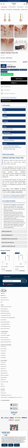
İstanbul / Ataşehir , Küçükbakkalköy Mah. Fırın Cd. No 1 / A (11, 397)
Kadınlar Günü (3, 379)
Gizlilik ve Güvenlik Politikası (6, 306)
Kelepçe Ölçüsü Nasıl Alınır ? (6, 341)
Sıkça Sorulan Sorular (8, 242)
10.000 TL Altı (3, 346)
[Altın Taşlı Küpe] (7, 258)
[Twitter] (2, 290)
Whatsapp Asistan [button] (8, 74)
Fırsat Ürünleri (3, 350)
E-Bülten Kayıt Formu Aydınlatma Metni (8, 317)
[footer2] (14, 404)
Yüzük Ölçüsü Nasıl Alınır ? (6, 339)
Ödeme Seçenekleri (6, 231)
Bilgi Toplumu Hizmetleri (5, 328)
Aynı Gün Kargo (12, 6)
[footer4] (14, 408)
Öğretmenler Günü (4, 373)
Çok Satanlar (20, 6)
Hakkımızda (3, 293)
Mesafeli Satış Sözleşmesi (5, 313)
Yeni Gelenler (3, 355)
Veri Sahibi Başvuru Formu (5, 326)
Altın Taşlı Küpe (4, 266)
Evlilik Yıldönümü (4, 370)
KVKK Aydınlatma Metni (5, 311)
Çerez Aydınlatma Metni (5, 324)
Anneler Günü (3, 362)
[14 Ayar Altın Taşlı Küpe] (20, 258)
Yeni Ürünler (4, 6)
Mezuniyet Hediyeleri (4, 375)
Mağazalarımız (3, 295)
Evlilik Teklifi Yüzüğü (4, 381)
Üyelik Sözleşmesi (4, 308)
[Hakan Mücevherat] (14, 4)
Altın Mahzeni (3, 357)
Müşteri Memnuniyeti (7, 235)
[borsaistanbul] (14, 429)
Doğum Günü (3, 368)
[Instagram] (4, 290)
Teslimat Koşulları (4, 333)
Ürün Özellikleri (6, 100)
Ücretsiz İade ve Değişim (5, 335)
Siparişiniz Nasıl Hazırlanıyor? (10, 238)
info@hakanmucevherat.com (6, 395)
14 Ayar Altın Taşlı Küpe (19, 266)
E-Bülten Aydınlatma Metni (9, 283)
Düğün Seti (3, 386)
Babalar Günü (3, 364)
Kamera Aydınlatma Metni (5, 321)
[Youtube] (5, 290)
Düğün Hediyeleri (4, 377)
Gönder (23, 281)
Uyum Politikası (3, 319)
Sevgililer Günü (3, 366)
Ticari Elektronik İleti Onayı (6, 315)
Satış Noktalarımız (4, 297)
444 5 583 (3, 390)
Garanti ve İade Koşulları (8, 246)
